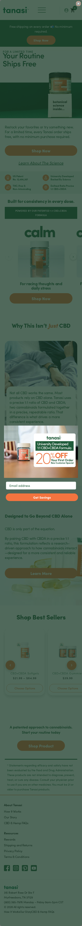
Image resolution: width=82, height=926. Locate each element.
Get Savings (42, 497)
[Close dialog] (78, 4)
